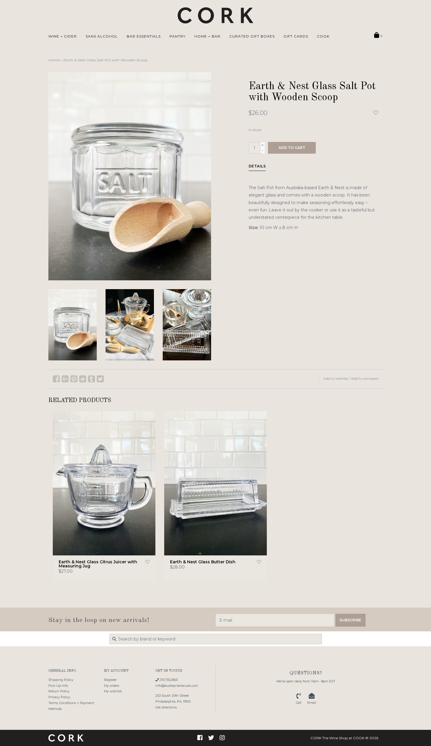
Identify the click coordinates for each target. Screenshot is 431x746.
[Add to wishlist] (376, 113)
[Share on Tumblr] (91, 378)
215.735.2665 (168, 680)
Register (110, 680)
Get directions (166, 707)
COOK (323, 36)
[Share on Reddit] (82, 378)
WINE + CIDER (62, 36)
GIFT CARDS (296, 36)
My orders (111, 686)
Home (54, 60)
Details (257, 166)
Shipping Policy (60, 680)
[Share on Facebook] (56, 378)
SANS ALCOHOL (102, 36)
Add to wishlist (335, 378)
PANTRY (177, 36)
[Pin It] (73, 378)
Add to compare (364, 378)
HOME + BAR (207, 36)
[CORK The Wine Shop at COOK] (216, 15)
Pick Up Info (58, 686)
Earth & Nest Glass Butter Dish (202, 562)
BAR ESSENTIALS (144, 36)
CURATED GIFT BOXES (252, 36)
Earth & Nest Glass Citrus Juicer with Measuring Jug (98, 564)
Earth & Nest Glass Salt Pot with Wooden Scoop (105, 60)
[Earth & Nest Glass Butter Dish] (215, 483)
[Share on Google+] (65, 378)
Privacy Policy (59, 697)
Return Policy (58, 691)
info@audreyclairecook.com (176, 686)
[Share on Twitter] (100, 378)
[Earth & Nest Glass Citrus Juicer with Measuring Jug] (104, 483)
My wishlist (113, 691)
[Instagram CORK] (222, 738)
